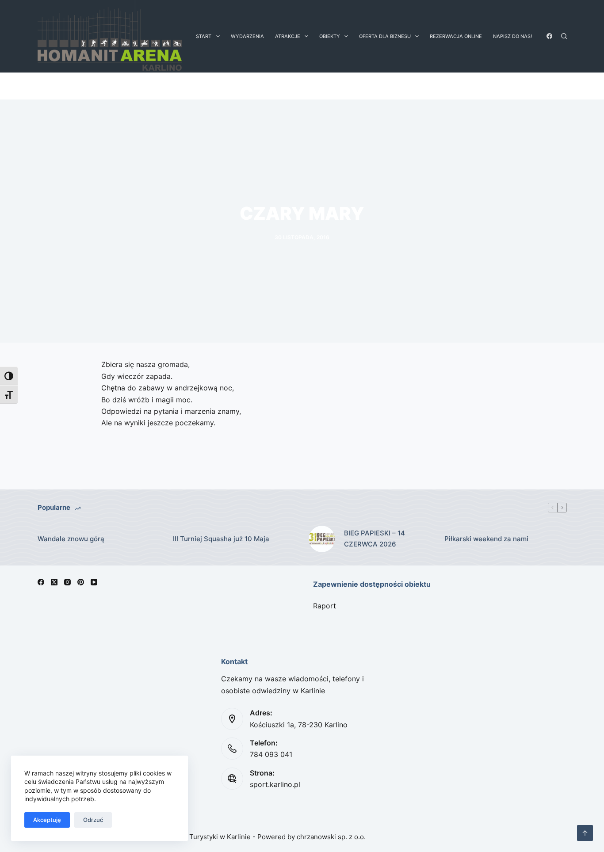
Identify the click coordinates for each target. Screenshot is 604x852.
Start (203, 36)
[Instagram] (67, 582)
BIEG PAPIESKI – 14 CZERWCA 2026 (374, 538)
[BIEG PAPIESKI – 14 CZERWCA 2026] (322, 539)
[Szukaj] (564, 36)
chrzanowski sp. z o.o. (331, 837)
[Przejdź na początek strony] (585, 833)
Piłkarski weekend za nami (486, 539)
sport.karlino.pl (275, 784)
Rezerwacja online (456, 36)
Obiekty (329, 36)
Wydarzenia (247, 36)
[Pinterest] (80, 582)
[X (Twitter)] (54, 582)
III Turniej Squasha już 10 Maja (221, 539)
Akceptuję (47, 819)
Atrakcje (287, 36)
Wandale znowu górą (71, 539)
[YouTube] (94, 582)
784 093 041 (271, 754)
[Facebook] (549, 36)
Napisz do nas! (512, 36)
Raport (324, 605)
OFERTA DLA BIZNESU (385, 36)
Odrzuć (93, 819)
